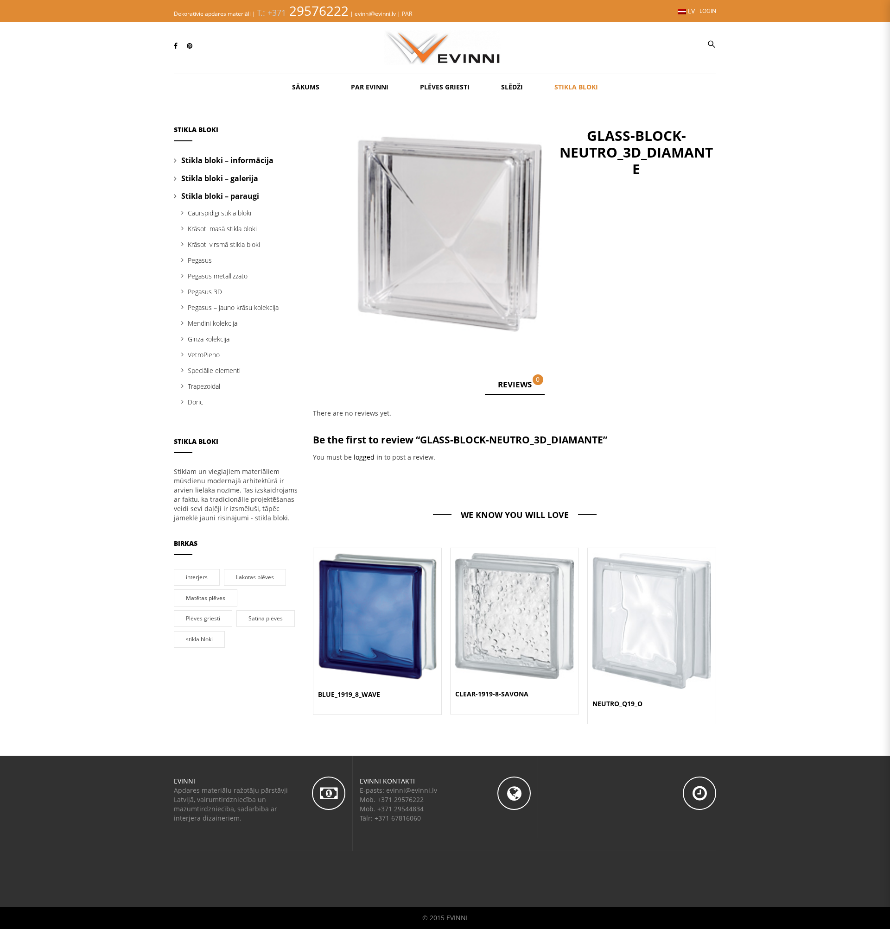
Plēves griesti (203, 618)
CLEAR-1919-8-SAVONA (491, 693)
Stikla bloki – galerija (219, 178)
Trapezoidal (204, 386)
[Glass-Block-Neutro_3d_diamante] (449, 230)
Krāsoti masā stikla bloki (222, 228)
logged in (368, 457)
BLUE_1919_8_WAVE (349, 694)
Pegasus (200, 260)
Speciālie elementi (214, 370)
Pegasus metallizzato (218, 276)
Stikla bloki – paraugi (220, 196)
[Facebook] (176, 45)
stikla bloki (199, 639)
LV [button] (690, 10)
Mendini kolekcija (212, 323)
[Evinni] (445, 46)
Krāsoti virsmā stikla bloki (224, 244)
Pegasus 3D (205, 291)
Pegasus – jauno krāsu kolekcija (233, 307)
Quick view (377, 604)
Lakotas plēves (255, 577)
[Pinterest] (189, 45)
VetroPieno (204, 354)
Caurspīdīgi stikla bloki (219, 213)
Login (707, 10)
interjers (197, 577)
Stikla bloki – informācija (227, 160)
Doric (195, 402)
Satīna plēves (265, 618)
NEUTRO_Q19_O (617, 703)
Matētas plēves (205, 597)
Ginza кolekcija (208, 339)
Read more (377, 627)
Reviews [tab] (519, 382)
